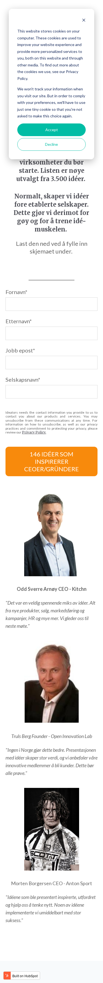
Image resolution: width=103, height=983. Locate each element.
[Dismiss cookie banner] (84, 20)
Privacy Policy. (34, 432)
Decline (51, 144)
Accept (51, 129)
